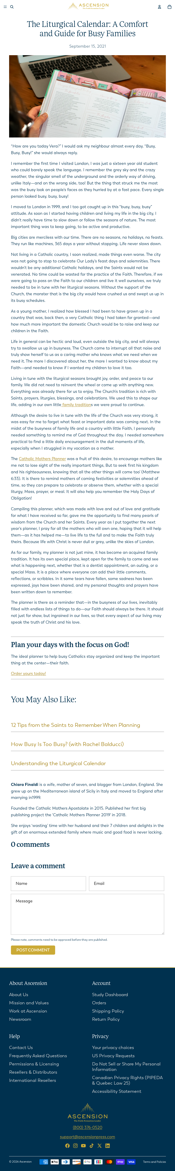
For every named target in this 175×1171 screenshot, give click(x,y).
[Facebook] (67, 1145)
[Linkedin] (107, 1145)
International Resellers (32, 1080)
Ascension (25, 1161)
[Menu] (5, 7)
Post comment (33, 950)
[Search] (12, 7)
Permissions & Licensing (34, 1064)
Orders (99, 1002)
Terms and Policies (154, 1161)
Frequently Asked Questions (38, 1056)
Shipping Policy (108, 1011)
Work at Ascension (28, 1011)
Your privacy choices (113, 1047)
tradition (83, 404)
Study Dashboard (110, 994)
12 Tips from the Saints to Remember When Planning (75, 725)
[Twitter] (99, 1145)
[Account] (159, 7)
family (68, 404)
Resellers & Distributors (33, 1072)
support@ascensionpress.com (87, 1137)
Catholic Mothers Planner (42, 458)
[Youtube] (83, 1145)
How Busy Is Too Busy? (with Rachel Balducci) (67, 744)
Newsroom (20, 1019)
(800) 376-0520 (87, 1127)
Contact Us (21, 1047)
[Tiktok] (91, 1145)
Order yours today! (28, 673)
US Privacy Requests (113, 1056)
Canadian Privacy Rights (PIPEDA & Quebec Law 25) (127, 1080)
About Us (18, 994)
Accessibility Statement (116, 1091)
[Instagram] (75, 1145)
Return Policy (106, 1019)
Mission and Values (29, 1002)
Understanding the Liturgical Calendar (58, 763)
